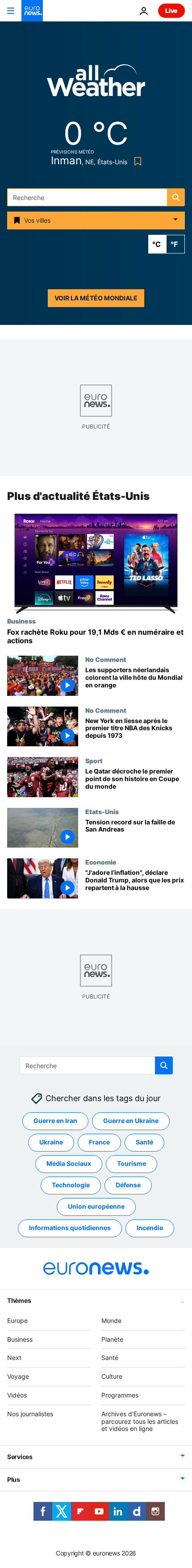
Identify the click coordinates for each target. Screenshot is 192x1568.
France (99, 1142)
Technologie (71, 1185)
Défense (128, 1185)
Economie (101, 861)
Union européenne (96, 1206)
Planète (112, 1339)
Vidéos (17, 1395)
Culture (111, 1376)
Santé (144, 1142)
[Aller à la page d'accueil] (32, 10)
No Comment (105, 659)
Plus (13, 1479)
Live (171, 10)
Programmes (119, 1395)
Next (14, 1357)
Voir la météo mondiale (96, 298)
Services (20, 1456)
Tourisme (131, 1163)
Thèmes (19, 1300)
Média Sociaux (68, 1163)
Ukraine (51, 1142)
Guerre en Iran (55, 1120)
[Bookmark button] (136, 161)
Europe (17, 1320)
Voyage (18, 1376)
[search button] (176, 197)
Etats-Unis (102, 811)
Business (21, 620)
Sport (94, 760)
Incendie (150, 1227)
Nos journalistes (30, 1414)
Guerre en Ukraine (131, 1120)
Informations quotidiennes (70, 1227)
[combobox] (96, 197)
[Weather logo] (96, 83)
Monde (111, 1320)
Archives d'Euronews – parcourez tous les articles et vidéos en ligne (139, 1421)
